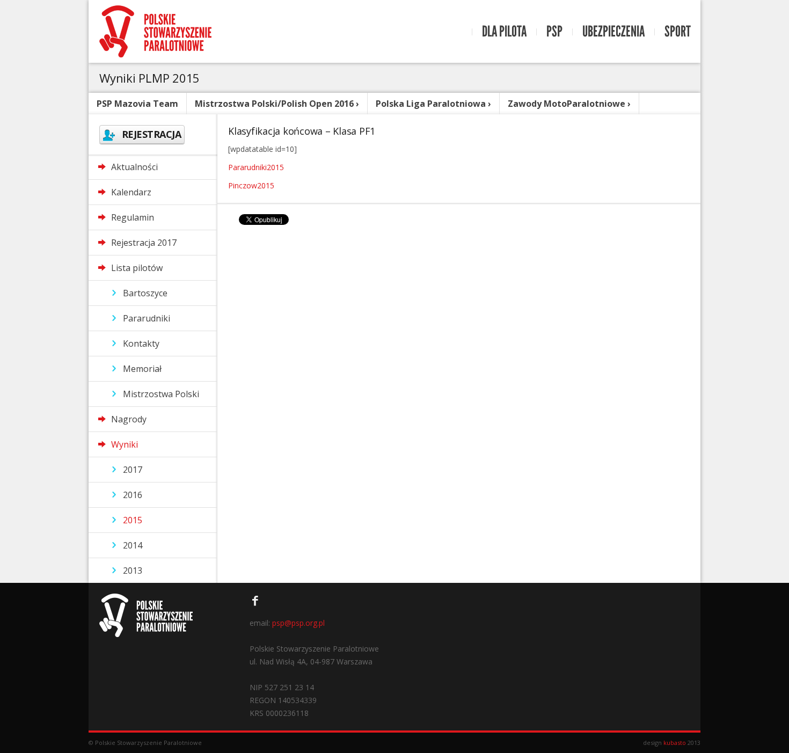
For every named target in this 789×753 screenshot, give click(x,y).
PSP (554, 32)
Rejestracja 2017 (144, 242)
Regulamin (132, 217)
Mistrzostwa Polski (161, 394)
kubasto (674, 743)
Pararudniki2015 (256, 167)
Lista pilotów (137, 268)
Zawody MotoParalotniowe (566, 103)
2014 (132, 545)
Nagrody (129, 419)
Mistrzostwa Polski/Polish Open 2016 (274, 103)
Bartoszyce (145, 293)
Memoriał (142, 369)
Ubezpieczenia (613, 32)
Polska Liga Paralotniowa (431, 103)
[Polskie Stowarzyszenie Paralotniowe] (155, 31)
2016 (132, 495)
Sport (677, 32)
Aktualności (134, 167)
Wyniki (124, 444)
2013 (132, 570)
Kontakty (141, 343)
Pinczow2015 (251, 185)
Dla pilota (504, 32)
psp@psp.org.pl (298, 623)
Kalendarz (131, 192)
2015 (132, 520)
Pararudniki (146, 318)
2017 (132, 470)
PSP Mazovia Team (137, 103)
